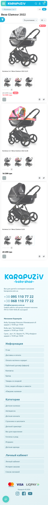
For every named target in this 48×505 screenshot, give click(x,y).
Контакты (10, 370)
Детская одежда (12, 447)
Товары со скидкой (14, 381)
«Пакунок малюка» (14, 391)
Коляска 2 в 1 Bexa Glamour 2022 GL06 (15, 151)
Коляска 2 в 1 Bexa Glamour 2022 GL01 (15, 71)
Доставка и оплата (13, 355)
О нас (8, 350)
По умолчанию (29, 20)
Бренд (8, 376)
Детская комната (13, 416)
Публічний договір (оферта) (17, 365)
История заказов (13, 466)
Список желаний (13, 472)
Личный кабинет (13, 461)
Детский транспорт (13, 426)
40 (42, 20)
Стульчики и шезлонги (15, 421)
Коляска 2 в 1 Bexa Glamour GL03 (13, 229)
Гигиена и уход (12, 437)
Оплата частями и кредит (16, 360)
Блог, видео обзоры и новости (18, 386)
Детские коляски (13, 405)
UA (40, 9)
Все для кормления (14, 431)
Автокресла (10, 411)
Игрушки (9, 442)
